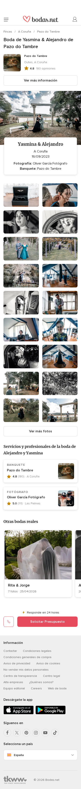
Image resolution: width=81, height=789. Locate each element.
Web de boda (57, 688)
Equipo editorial (14, 688)
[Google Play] (50, 713)
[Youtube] (45, 733)
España (19, 755)
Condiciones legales (37, 651)
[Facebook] (7, 733)
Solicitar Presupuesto (47, 622)
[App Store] (18, 713)
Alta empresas (13, 682)
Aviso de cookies (48, 663)
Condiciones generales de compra (27, 657)
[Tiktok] (55, 733)
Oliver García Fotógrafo (26, 497)
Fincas (8, 31)
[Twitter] (17, 733)
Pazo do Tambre (48, 31)
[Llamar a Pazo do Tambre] (8, 621)
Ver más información (40, 80)
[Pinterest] (26, 733)
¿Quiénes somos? (41, 682)
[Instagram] (36, 733)
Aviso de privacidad (16, 663)
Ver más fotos (40, 431)
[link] (38, 563)
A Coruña (25, 31)
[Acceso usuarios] (75, 19)
